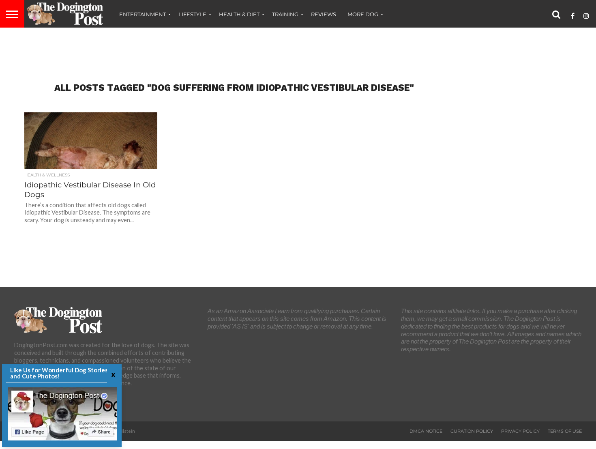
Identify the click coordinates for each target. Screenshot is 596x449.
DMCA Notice (425, 431)
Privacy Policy (520, 431)
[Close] (112, 374)
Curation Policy (471, 431)
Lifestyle (192, 14)
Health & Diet (239, 14)
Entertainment (142, 14)
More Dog (362, 14)
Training (285, 14)
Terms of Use (565, 431)
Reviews (323, 14)
